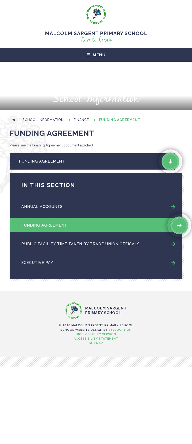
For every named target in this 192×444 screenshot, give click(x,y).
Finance (81, 120)
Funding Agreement (119, 120)
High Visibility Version (96, 334)
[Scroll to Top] (96, 293)
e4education (120, 329)
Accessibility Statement (96, 338)
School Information (43, 120)
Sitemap (96, 343)
